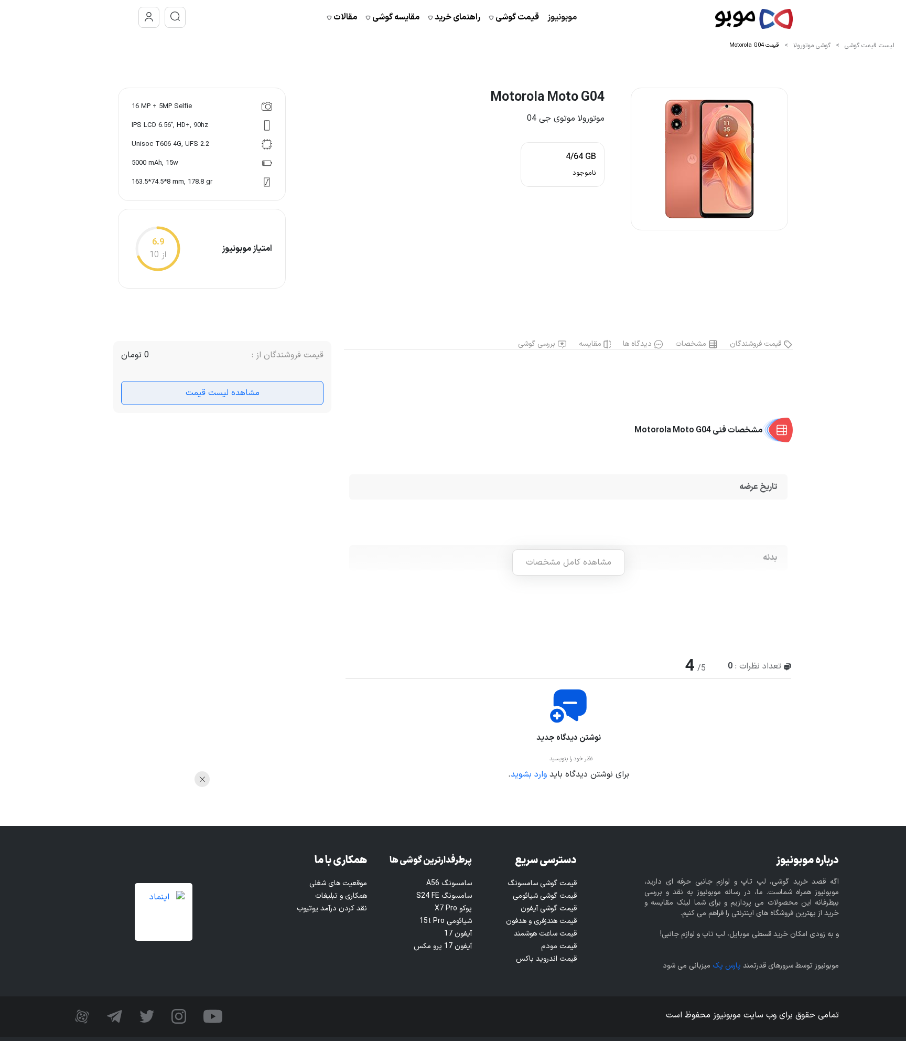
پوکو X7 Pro (453, 908)
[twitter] (145, 1016)
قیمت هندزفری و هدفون (541, 921)
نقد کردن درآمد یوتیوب (332, 908)
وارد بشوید (529, 774)
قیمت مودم (559, 946)
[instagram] (177, 1016)
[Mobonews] (754, 17)
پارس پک (727, 965)
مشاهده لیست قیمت (223, 393)
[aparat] (82, 1016)
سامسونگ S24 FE (444, 895)
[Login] (148, 17)
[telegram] (113, 1016)
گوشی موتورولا (811, 45)
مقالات (344, 17)
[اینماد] (163, 912)
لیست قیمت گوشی (869, 45)
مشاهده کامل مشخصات (568, 562)
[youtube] (211, 1016)
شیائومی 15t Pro (445, 921)
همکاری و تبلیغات (341, 895)
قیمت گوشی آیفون (549, 908)
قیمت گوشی (516, 17)
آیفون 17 (458, 933)
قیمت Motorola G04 (754, 45)
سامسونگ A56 (449, 883)
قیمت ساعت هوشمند (545, 933)
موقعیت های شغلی (338, 883)
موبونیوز (562, 17)
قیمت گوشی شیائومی (545, 895)
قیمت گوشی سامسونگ (542, 883)
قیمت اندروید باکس (546, 958)
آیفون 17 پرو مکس (443, 946)
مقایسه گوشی (395, 17)
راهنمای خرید (456, 17)
